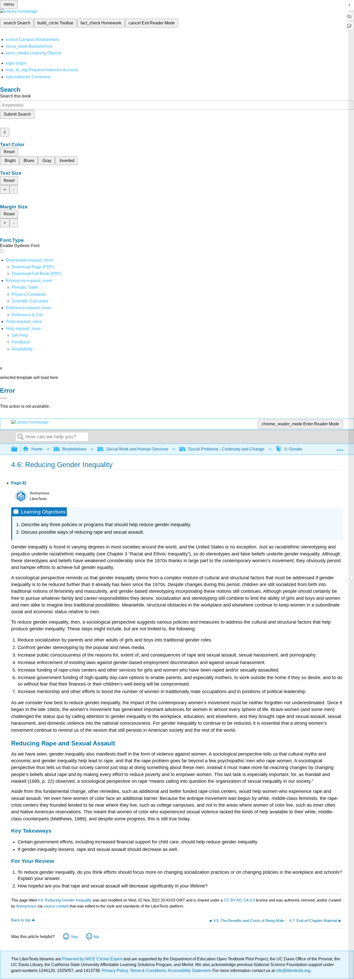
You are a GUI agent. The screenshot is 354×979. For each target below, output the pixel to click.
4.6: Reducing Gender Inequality (65, 900)
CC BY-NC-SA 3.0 (239, 900)
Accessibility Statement (189, 970)
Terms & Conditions (148, 970)
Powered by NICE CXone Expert (92, 959)
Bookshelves (74, 449)
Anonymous (26, 906)
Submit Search (17, 114)
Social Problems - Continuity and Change (226, 449)
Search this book (15, 96)
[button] (21, 342)
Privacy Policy (115, 970)
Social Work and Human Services (137, 449)
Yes (74, 937)
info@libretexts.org (292, 970)
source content (56, 906)
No (96, 937)
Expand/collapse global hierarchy (17, 449)
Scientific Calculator (30, 301)
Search (20, 437)
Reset (9, 152)
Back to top (20, 920)
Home (37, 449)
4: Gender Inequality (302, 449)
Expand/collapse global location (340, 448)
